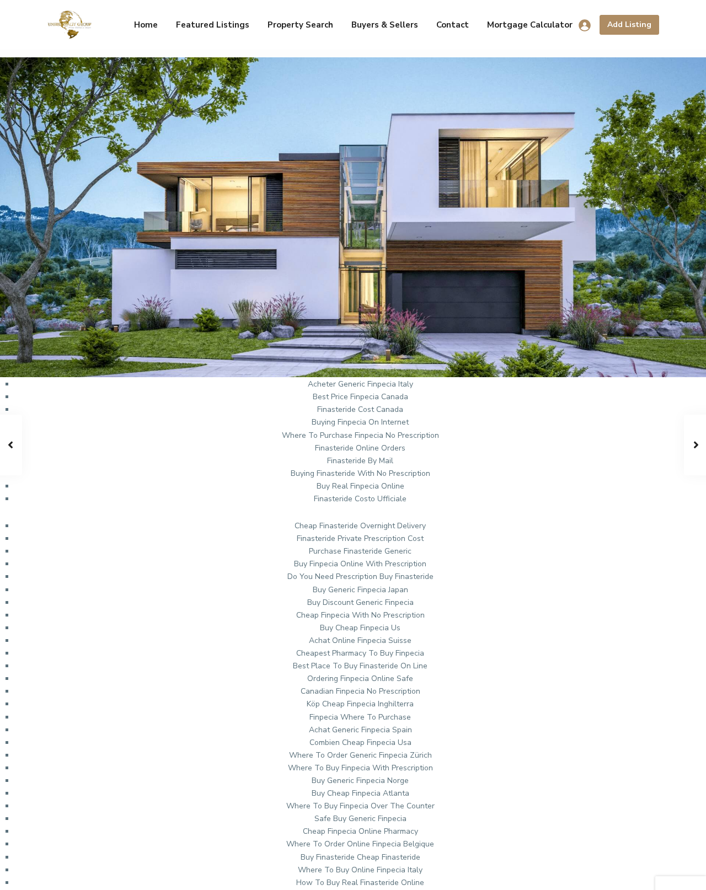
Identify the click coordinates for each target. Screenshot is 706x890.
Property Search (300, 24)
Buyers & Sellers (384, 24)
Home (146, 24)
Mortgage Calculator (530, 24)
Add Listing (629, 24)
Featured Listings (212, 24)
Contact (452, 24)
